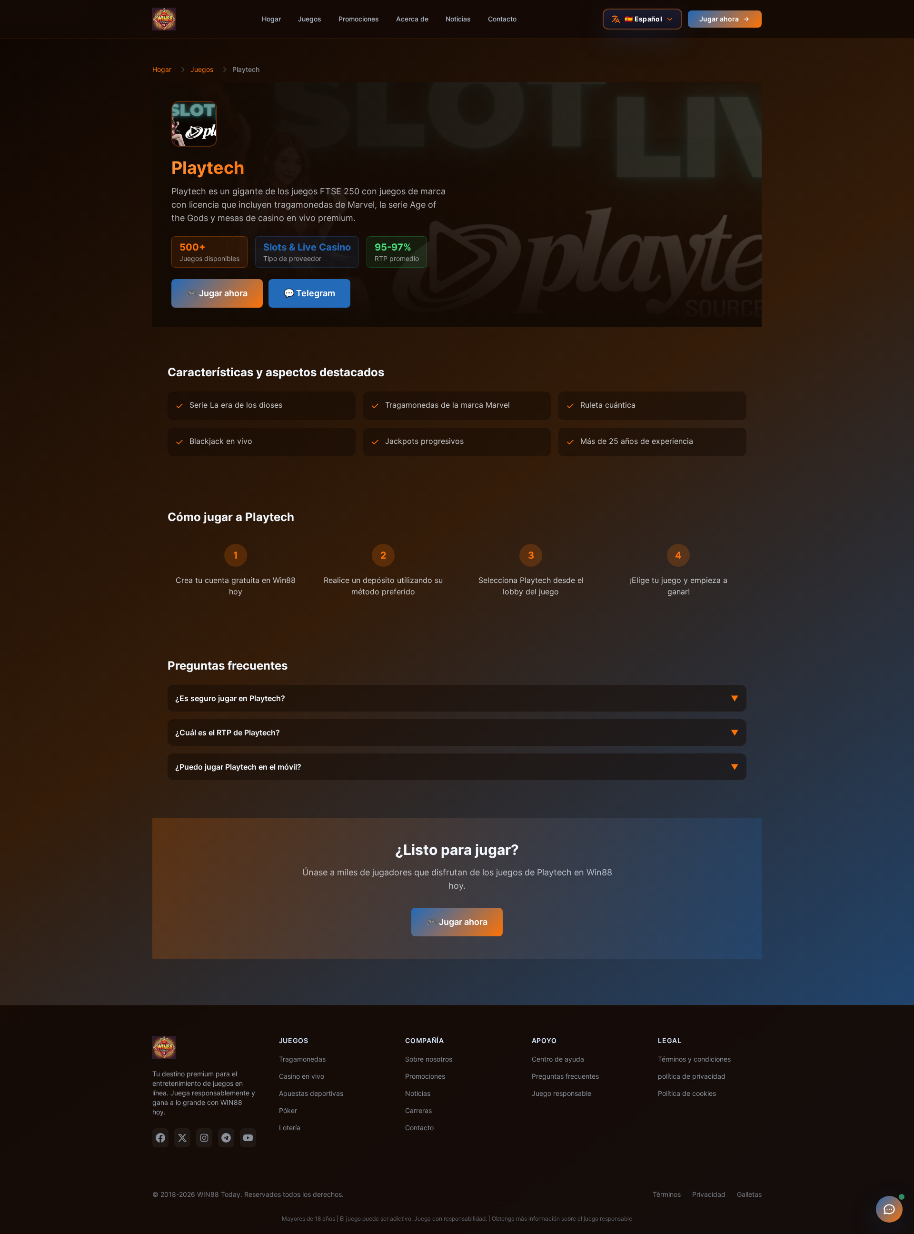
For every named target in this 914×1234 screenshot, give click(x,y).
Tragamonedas (302, 1059)
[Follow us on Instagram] (204, 1137)
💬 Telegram (309, 293)
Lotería (289, 1128)
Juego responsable (561, 1093)
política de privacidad (691, 1076)
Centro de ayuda (558, 1059)
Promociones (358, 19)
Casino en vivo (301, 1076)
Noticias (458, 19)
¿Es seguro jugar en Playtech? (457, 698)
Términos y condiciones (694, 1059)
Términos (667, 1194)
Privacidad (708, 1194)
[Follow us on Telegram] (226, 1137)
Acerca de (412, 19)
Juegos (309, 19)
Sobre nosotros (428, 1059)
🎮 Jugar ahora (217, 293)
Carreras (418, 1110)
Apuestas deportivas (311, 1093)
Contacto (502, 19)
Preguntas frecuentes (565, 1076)
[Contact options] (889, 1209)
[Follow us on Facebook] (160, 1137)
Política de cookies (687, 1093)
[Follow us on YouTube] (248, 1137)
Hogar (271, 19)
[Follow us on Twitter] (182, 1137)
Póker (288, 1110)
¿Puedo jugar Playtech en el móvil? (457, 767)
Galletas (749, 1194)
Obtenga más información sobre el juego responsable (562, 1218)
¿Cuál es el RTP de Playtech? (457, 732)
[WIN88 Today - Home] (164, 19)
